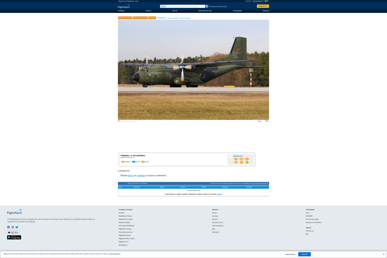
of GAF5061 (126, 161)
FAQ (307, 234)
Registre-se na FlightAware (126, 1)
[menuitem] (121, 11)
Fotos (307, 213)
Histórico (215, 219)
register (141, 175)
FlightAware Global (125, 235)
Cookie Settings (290, 254)
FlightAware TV (123, 242)
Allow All (304, 254)
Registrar (219, 194)
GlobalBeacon (123, 245)
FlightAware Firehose (125, 216)
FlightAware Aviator (125, 229)
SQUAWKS (309, 216)
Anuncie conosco (217, 222)
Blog (213, 229)
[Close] (384, 254)
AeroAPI (121, 213)
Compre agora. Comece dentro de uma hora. (256, 183)
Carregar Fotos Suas (141, 18)
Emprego (215, 216)
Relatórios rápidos (124, 222)
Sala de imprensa (217, 225)
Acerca (214, 213)
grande (126, 121)
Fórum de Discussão (312, 219)
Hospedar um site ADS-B (313, 222)
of (136, 161)
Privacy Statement (114, 254)
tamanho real (133, 121)
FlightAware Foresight (126, 219)
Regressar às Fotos (125, 18)
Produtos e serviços (125, 209)
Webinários (215, 232)
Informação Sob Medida (126, 225)
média (121, 121)
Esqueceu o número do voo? (218, 6)
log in (131, 175)
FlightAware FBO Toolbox (127, 238)
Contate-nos (310, 231)
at (145, 161)
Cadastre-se (263, 6)
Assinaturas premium (126, 232)
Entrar (136, 1)
